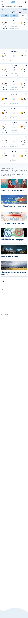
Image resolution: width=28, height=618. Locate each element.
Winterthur (3, 306)
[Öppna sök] (22, 2)
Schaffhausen (4, 314)
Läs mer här (19, 7)
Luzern (2, 298)
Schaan (2, 302)
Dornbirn (3, 310)
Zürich (2, 282)
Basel (2, 286)
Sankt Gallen (4, 294)
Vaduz (2, 290)
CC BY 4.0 (24, 170)
